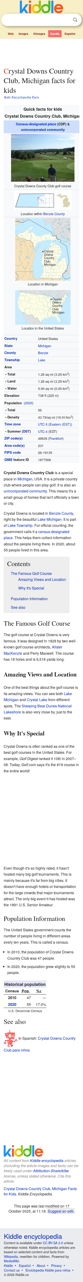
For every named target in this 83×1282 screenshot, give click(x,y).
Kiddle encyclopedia (46, 1160)
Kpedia (54, 34)
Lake (41, 359)
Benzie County (54, 213)
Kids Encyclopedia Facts (21, 97)
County (10, 352)
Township (12, 359)
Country (10, 338)
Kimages (39, 34)
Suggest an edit (60, 1211)
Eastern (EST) (60, 424)
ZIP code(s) (13, 438)
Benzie (43, 352)
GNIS (8, 459)
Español (70, 34)
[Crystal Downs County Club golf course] (42, 157)
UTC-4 (42, 431)
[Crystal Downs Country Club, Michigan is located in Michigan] (43, 248)
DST (26, 431)
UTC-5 (42, 424)
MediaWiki (11, 1261)
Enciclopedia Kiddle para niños (48, 1270)
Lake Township (20, 525)
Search (75, 20)
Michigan (44, 345)
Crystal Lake (37, 699)
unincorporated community (43, 129)
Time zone (12, 424)
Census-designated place (36, 124)
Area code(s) (14, 445)
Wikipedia (11, 1256)
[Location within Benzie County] (43, 199)
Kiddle (8, 1265)
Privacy (56, 1265)
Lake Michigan (50, 519)
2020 (28, 402)
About (41, 1265)
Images (23, 34)
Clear (66, 20)
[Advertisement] (41, 52)
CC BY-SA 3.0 (53, 1242)
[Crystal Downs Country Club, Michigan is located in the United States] (43, 306)
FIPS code (12, 452)
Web (11, 34)
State (8, 345)
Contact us (12, 1270)
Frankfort (55, 438)
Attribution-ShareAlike (51, 1170)
